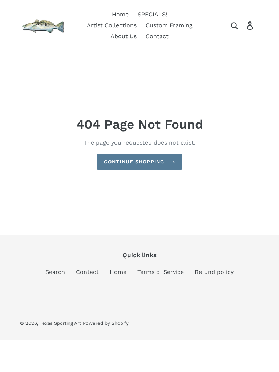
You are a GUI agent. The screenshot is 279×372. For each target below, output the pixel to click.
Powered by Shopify (106, 323)
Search (55, 271)
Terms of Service (160, 271)
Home (118, 271)
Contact (87, 271)
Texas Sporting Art (60, 323)
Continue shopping (134, 162)
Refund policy (214, 271)
